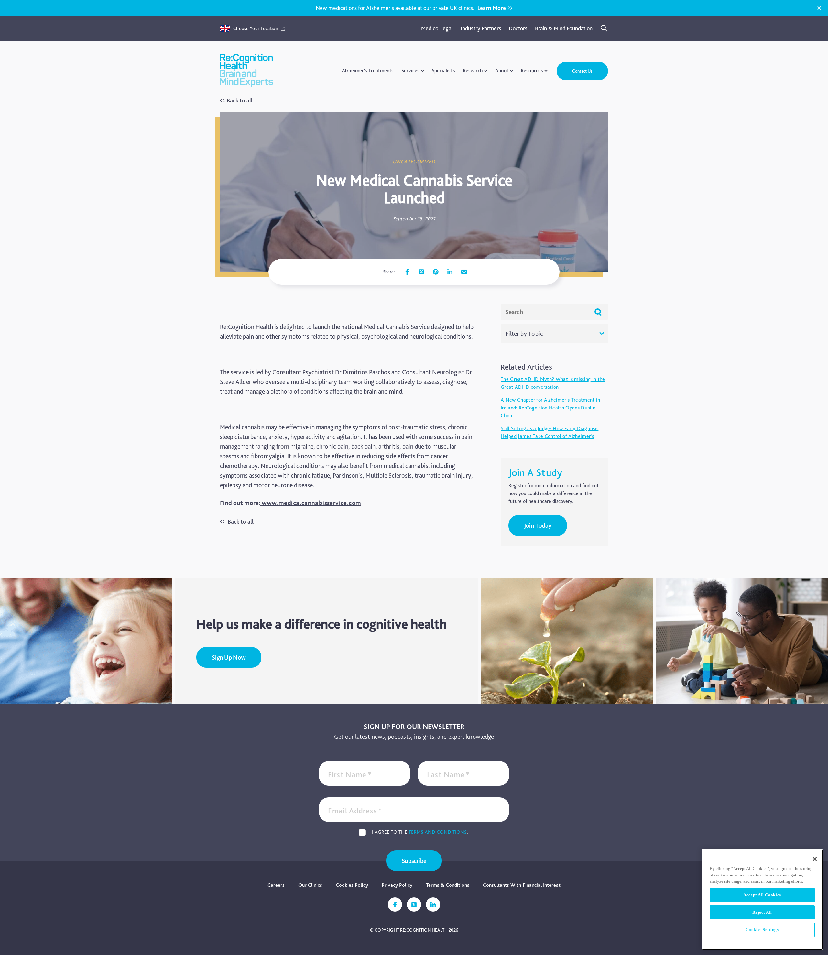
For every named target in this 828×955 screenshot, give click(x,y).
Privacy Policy (397, 885)
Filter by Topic (524, 333)
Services (410, 71)
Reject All (762, 912)
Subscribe (414, 861)
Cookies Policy (352, 885)
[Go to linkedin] (450, 272)
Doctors (518, 28)
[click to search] (598, 312)
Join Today (537, 525)
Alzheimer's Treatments (368, 71)
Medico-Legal (437, 28)
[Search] (604, 28)
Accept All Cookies (762, 894)
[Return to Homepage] (246, 71)
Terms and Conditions (438, 832)
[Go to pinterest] (436, 272)
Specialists (443, 71)
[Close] (819, 8)
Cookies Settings (762, 929)
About (501, 71)
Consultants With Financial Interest (522, 885)
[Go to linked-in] (433, 904)
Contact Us (582, 71)
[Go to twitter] (421, 272)
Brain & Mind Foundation (564, 28)
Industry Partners (481, 28)
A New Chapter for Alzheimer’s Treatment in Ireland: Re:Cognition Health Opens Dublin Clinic (550, 408)
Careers (276, 885)
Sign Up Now (229, 657)
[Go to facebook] (407, 272)
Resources (532, 71)
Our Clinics (310, 885)
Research (473, 71)
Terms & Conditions (447, 885)
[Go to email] (464, 272)
